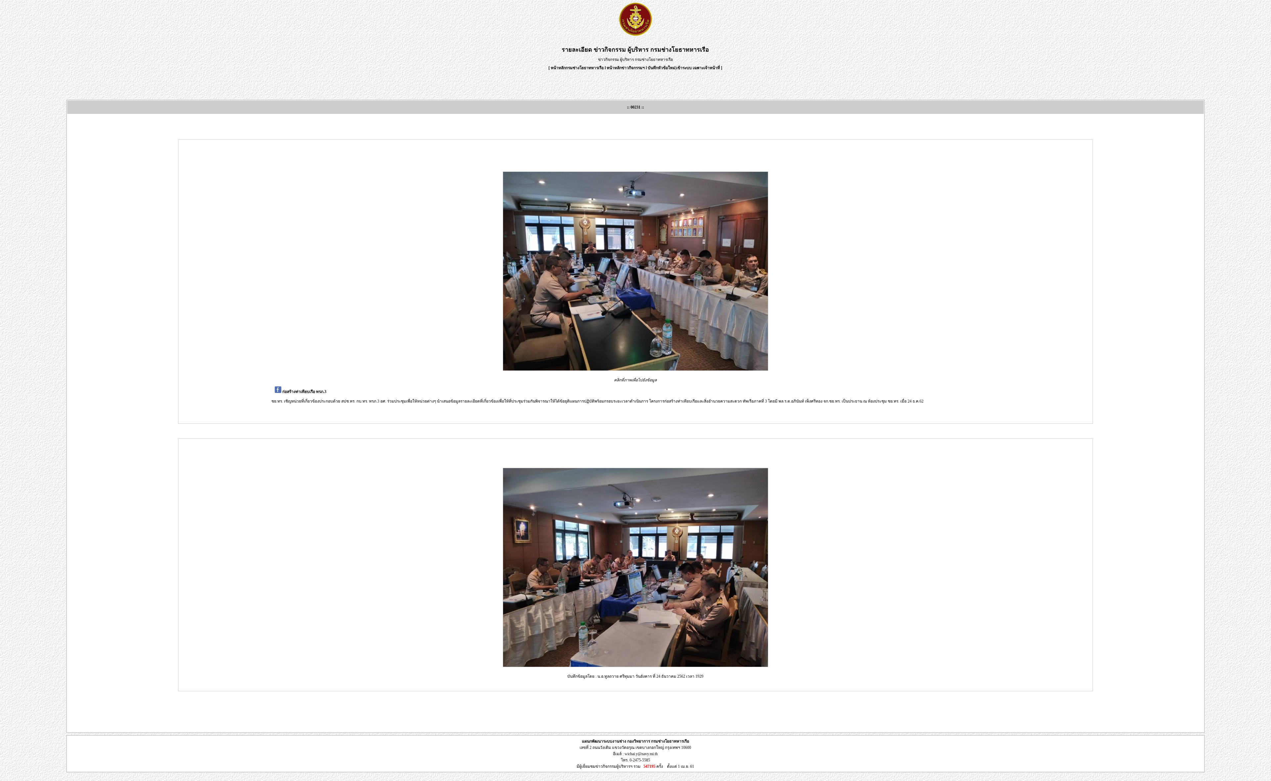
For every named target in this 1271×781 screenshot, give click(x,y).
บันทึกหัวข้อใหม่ (661, 68)
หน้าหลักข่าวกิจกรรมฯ (626, 68)
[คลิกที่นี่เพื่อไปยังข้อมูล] (636, 271)
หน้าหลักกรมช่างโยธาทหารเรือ (577, 68)
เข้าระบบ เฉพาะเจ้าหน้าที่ (698, 68)
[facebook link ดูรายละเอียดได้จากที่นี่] (278, 391)
